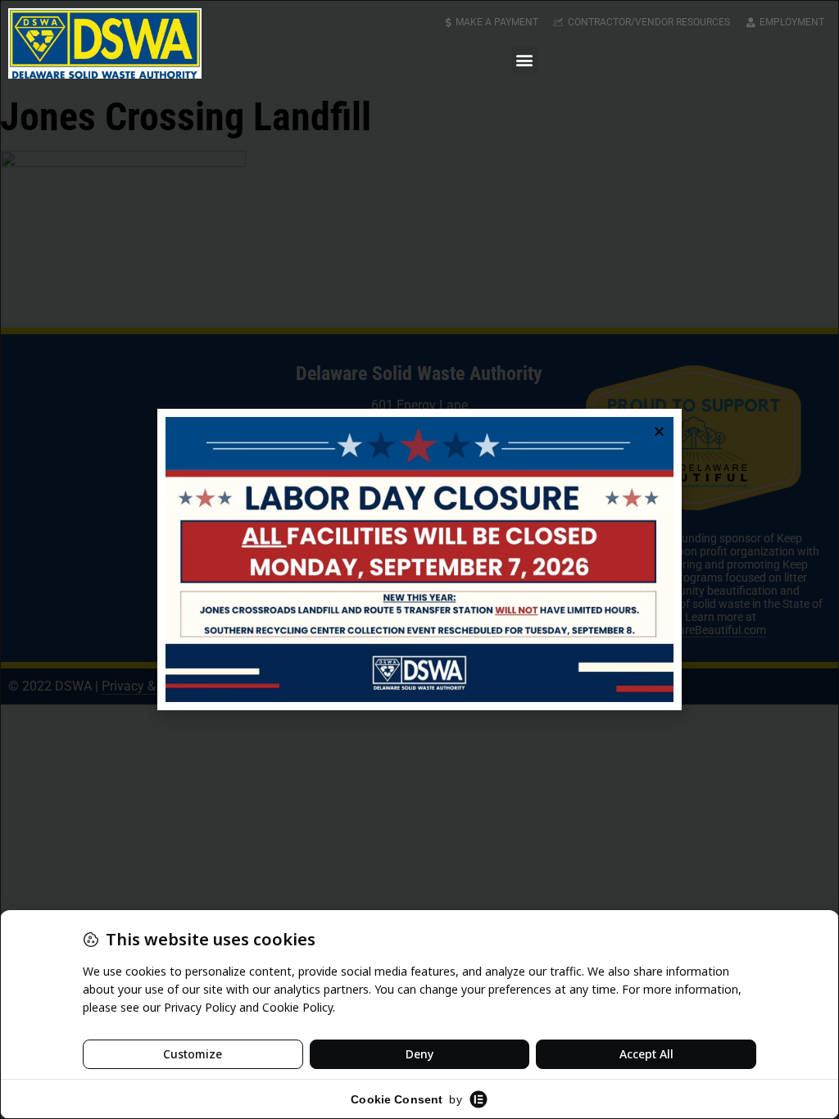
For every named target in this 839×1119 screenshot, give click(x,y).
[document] (419, 559)
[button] (524, 59)
